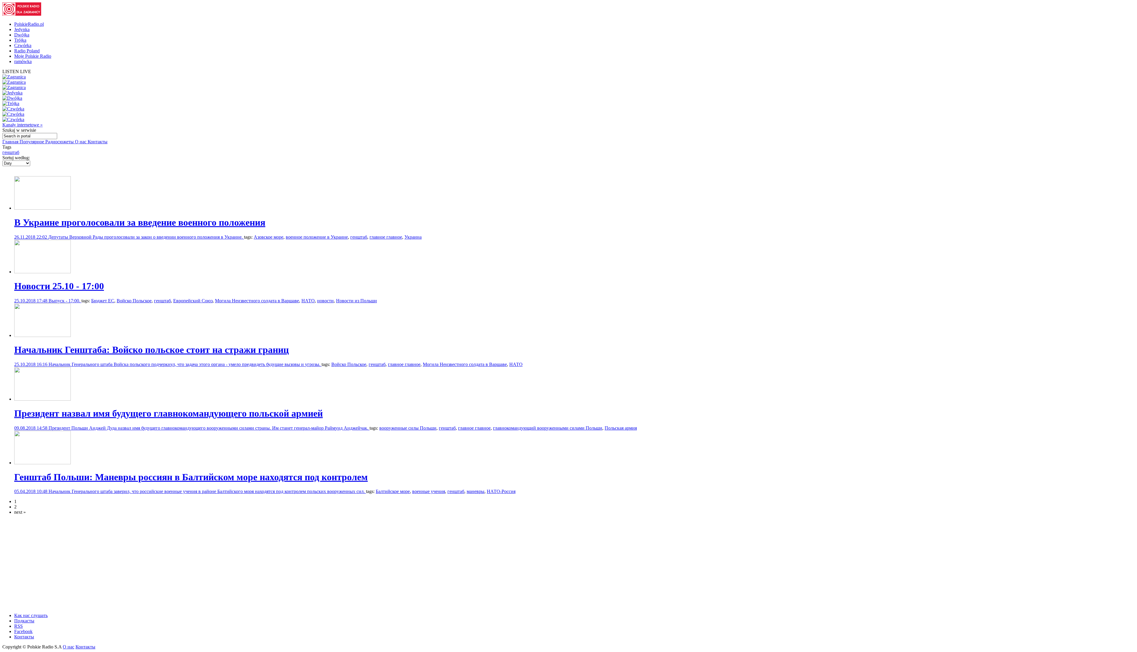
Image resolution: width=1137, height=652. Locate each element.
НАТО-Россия (501, 491)
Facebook (23, 631)
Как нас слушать (31, 615)
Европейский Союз (193, 300)
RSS (18, 626)
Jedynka (22, 29)
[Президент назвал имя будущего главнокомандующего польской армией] (42, 399)
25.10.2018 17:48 (31, 300)
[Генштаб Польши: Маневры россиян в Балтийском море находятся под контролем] (42, 462)
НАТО (308, 300)
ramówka (23, 61)
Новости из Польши (356, 300)
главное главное (386, 237)
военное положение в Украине (317, 237)
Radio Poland (27, 50)
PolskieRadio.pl (29, 24)
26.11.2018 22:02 (31, 237)
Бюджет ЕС (102, 300)
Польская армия (621, 428)
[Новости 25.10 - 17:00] (42, 271)
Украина (413, 237)
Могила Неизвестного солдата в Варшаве (257, 300)
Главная (11, 141)
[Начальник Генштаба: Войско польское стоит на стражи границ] (42, 335)
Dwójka (21, 34)
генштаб (10, 152)
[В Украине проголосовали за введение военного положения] (42, 208)
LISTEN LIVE (16, 71)
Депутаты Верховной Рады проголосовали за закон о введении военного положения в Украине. (146, 237)
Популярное (32, 141)
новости (325, 300)
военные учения (428, 491)
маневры (475, 491)
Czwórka (22, 45)
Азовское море (268, 237)
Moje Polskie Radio (32, 56)
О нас (81, 141)
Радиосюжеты (60, 141)
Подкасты (24, 620)
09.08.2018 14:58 (31, 428)
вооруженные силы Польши (407, 428)
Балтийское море (393, 491)
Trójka (20, 40)
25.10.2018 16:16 (31, 364)
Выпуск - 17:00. (65, 300)
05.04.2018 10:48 (31, 491)
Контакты (97, 141)
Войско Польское (134, 300)
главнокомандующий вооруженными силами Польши (547, 428)
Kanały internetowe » (22, 124)
